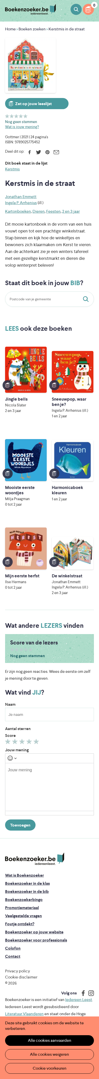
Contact (12, 956)
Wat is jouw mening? (22, 126)
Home (10, 29)
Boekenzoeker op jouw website (34, 932)
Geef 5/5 (25, 116)
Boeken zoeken (76, 9)
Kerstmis (12, 169)
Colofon (13, 948)
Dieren (38, 211)
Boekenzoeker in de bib (27, 891)
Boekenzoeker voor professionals (36, 940)
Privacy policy (17, 971)
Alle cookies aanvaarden (49, 1040)
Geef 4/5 (21, 116)
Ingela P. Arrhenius (21, 202)
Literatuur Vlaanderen (24, 1013)
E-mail (56, 152)
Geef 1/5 (7, 116)
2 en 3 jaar (71, 211)
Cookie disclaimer (21, 977)
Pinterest (47, 152)
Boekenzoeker (30, 9)
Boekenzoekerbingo (24, 899)
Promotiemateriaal (22, 907)
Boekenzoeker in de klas (27, 883)
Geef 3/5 (16, 116)
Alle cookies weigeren (49, 1054)
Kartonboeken (18, 211)
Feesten (53, 211)
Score (10, 735)
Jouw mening (17, 750)
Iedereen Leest (78, 999)
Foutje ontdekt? (19, 924)
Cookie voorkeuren (50, 1068)
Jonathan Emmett (21, 196)
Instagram (89, 993)
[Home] (34, 858)
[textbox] (49, 787)
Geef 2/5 (12, 116)
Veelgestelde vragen (23, 915)
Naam (10, 704)
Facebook (29, 152)
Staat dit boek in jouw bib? (87, 299)
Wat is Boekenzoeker (24, 875)
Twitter (38, 152)
